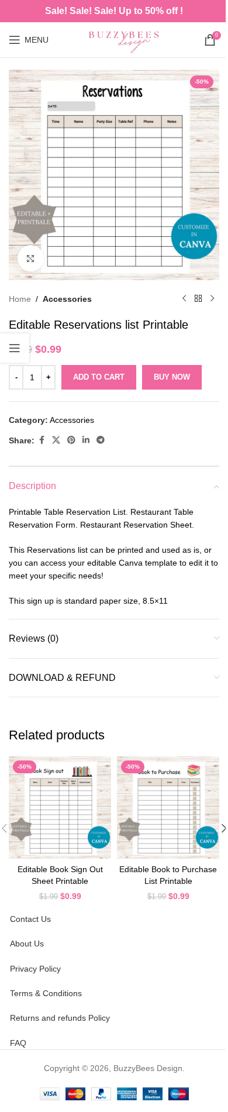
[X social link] (56, 440)
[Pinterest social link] (71, 440)
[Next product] (212, 299)
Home (20, 299)
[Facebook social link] (41, 440)
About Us (27, 943)
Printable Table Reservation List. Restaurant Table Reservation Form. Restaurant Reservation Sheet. (101, 518)
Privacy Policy (35, 968)
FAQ (18, 1043)
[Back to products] (198, 299)
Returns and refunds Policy (60, 1018)
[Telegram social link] (100, 440)
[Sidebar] (14, 348)
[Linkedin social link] (86, 440)
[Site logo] (126, 39)
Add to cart (99, 377)
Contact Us (30, 919)
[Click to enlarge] (31, 258)
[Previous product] (184, 299)
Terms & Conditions (46, 993)
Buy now (172, 377)
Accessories (67, 299)
